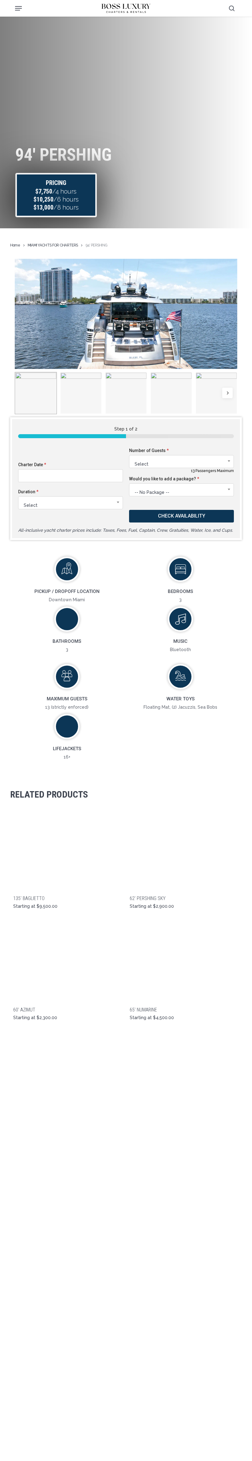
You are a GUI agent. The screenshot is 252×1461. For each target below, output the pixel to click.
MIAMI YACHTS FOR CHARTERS (53, 245)
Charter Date (32, 464)
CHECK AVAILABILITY (181, 516)
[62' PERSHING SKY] (183, 849)
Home (15, 245)
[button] (18, 8)
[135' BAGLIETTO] (67, 849)
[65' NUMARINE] (183, 960)
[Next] (227, 393)
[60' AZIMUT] (67, 960)
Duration (28, 491)
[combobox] (70, 502)
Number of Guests (149, 450)
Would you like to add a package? (164, 478)
